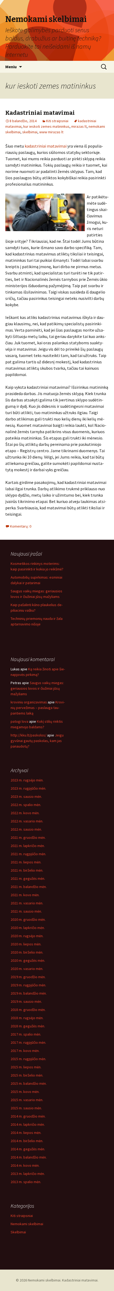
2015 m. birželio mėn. (27, 1075)
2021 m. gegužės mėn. (28, 878)
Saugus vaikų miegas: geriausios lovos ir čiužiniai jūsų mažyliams (37, 688)
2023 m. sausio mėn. (26, 796)
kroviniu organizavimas (29, 702)
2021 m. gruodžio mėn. (28, 837)
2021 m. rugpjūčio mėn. (28, 853)
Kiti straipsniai (57, 120)
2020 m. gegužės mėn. (28, 960)
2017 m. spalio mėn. (26, 1034)
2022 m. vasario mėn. (27, 821)
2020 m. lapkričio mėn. (28, 927)
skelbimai (29, 132)
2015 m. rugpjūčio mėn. (28, 1058)
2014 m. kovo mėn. (25, 1165)
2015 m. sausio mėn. (26, 1108)
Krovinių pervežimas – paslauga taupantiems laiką (38, 708)
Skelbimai (18, 1232)
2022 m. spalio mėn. (26, 804)
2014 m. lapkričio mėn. (28, 1124)
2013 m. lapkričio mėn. (28, 1173)
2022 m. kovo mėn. (25, 813)
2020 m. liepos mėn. (26, 944)
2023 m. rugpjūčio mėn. (28, 788)
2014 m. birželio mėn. (27, 1140)
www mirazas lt (51, 132)
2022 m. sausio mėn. (26, 829)
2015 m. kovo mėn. (25, 1091)
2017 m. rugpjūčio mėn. (28, 1042)
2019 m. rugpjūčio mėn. (28, 985)
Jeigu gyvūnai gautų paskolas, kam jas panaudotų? (37, 741)
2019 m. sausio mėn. (26, 1001)
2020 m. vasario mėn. (27, 968)
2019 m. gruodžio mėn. (28, 976)
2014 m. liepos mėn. (26, 1132)
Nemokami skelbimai (27, 1223)
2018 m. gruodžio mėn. (28, 1009)
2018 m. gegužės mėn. (28, 1026)
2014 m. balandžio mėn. (29, 1157)
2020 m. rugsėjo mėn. (27, 935)
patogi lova (19, 721)
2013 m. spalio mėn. (26, 1181)
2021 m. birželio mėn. (27, 870)
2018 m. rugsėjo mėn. (27, 1017)
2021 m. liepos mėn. (26, 862)
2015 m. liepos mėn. (26, 1067)
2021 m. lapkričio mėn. (28, 845)
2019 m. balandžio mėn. (29, 993)
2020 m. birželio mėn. (27, 952)
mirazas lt (79, 126)
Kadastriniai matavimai (40, 112)
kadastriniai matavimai (46, 146)
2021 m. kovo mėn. (25, 894)
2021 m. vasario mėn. (27, 903)
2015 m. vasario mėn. (27, 1099)
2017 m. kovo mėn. (25, 1050)
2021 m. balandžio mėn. (29, 886)
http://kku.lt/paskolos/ (28, 735)
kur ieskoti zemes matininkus (46, 126)
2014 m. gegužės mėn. (28, 1149)
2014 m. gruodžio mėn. (28, 1116)
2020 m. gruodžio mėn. (28, 919)
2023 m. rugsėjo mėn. (27, 780)
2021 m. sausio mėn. (26, 911)
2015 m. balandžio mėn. (29, 1083)
